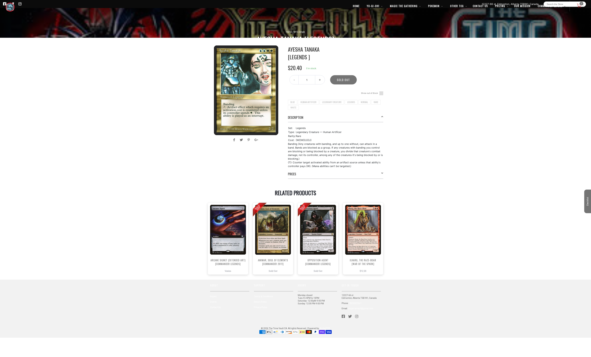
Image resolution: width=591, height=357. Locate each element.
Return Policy (260, 302)
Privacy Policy (260, 307)
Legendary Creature (332, 102)
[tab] (335, 118)
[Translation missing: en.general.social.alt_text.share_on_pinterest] (249, 140)
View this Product (229, 247)
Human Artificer (308, 102)
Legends (351, 102)
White (293, 107)
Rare (376, 102)
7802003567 (355, 303)
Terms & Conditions (263, 296)
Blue (292, 102)
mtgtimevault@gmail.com (360, 308)
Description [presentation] (295, 117)
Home (289, 32)
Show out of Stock (369, 93)
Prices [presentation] (292, 174)
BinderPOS (325, 328)
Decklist (587, 201)
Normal (364, 102)
